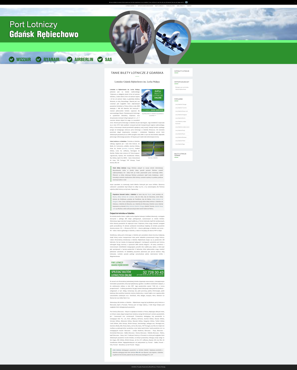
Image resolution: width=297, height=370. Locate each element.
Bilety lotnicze (159, 6)
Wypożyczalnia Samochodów (145, 6)
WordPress (152, 367)
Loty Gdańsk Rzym (180, 134)
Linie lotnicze (180, 6)
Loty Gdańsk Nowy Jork (181, 111)
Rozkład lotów (171, 6)
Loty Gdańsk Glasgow (181, 114)
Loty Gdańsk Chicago (180, 104)
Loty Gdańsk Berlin (180, 118)
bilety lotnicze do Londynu (126, 197)
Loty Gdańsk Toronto (181, 108)
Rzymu (115, 197)
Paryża (149, 194)
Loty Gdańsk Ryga (180, 144)
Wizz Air (138, 352)
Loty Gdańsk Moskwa (180, 137)
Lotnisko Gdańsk (130, 6)
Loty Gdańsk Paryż (180, 130)
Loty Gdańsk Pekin (180, 140)
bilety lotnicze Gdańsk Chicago (135, 206)
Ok (186, 2)
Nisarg (163, 367)
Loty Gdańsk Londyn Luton (182, 127)
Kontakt (189, 6)
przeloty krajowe (128, 148)
